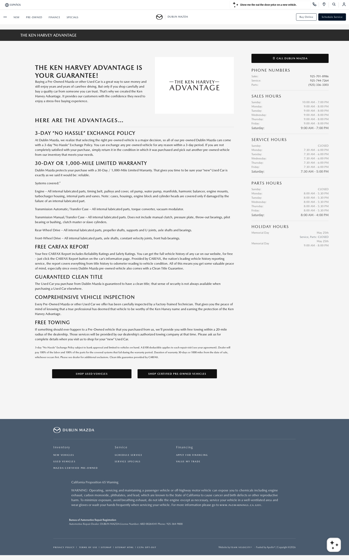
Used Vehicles (64, 461)
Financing (184, 447)
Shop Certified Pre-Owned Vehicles (177, 373)
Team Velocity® (241, 547)
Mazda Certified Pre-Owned (75, 468)
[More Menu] (5, 17)
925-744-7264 (319, 80)
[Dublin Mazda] (160, 17)
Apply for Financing (192, 455)
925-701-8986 (319, 76)
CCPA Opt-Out (146, 547)
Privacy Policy (64, 547)
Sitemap (106, 547)
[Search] (335, 4)
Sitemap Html (124, 547)
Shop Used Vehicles (91, 373)
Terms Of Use (87, 547)
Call (291, 58)
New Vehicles (63, 455)
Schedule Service (332, 17)
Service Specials (128, 461)
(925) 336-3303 (318, 84)
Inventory (61, 447)
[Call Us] (316, 4)
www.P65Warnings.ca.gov (240, 505)
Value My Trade (188, 461)
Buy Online (306, 17)
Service (121, 447)
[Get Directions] (325, 4)
